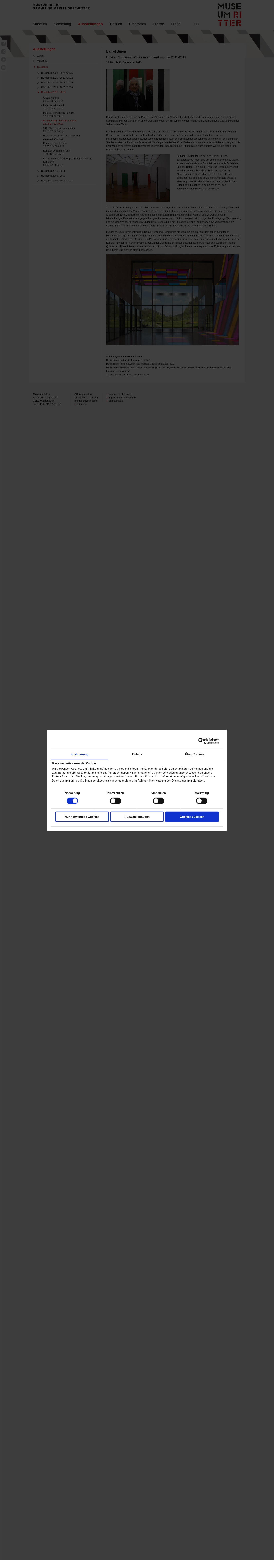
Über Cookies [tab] (194, 754)
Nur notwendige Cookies (82, 816)
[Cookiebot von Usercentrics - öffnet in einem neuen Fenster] (201, 741)
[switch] (115, 801)
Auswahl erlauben (137, 816)
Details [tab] (137, 754)
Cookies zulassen (192, 816)
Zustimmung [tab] (79, 754)
